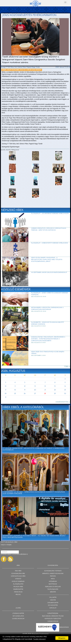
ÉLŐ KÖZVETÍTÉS (53, 605)
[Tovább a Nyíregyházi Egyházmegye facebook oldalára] (4, 559)
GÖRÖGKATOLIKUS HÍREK (18, 576)
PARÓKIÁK (53, 576)
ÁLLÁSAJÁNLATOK (18, 584)
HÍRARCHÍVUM (18, 592)
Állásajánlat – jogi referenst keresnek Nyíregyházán (50, 213)
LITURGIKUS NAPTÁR (18, 613)
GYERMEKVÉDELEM (53, 621)
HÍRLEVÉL (18, 594)
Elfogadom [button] (61, 638)
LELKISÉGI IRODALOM (18, 619)
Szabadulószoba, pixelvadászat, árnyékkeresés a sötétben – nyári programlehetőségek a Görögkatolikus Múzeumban (48, 339)
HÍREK (15, 542)
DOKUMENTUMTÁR (53, 603)
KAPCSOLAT (52, 608)
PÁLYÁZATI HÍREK (18, 587)
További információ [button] (39, 639)
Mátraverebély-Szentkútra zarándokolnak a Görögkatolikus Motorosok (47, 308)
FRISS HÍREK (18, 571)
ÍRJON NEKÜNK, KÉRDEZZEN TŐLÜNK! (53, 616)
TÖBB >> (67, 366)
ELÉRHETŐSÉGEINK (53, 613)
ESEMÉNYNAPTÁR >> (63, 402)
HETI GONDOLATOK (18, 616)
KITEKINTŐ (18, 579)
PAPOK (53, 579)
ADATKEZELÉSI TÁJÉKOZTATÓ (53, 619)
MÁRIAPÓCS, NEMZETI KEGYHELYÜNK (52, 573)
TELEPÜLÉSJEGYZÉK (52, 589)
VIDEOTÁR (53, 600)
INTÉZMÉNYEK (53, 581)
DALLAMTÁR (52, 597)
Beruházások (64, 627)
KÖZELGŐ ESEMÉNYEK (18, 581)
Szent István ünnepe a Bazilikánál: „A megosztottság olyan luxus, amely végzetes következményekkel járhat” (46, 259)
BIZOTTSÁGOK (53, 584)
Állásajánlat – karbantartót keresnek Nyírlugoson (49, 243)
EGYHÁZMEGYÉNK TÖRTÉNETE (52, 571)
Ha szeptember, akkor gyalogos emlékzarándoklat (49, 272)
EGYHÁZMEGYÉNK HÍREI (18, 573)
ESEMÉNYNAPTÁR (18, 589)
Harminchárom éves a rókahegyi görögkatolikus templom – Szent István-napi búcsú (48, 229)
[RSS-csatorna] (10, 559)
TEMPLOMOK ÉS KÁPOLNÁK (53, 587)
